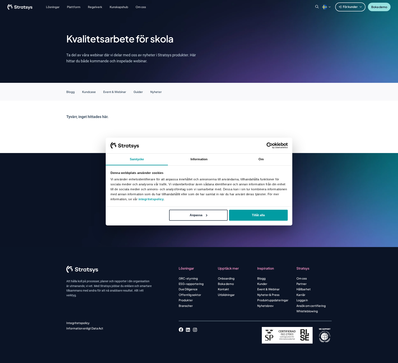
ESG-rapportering (191, 284)
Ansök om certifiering (311, 306)
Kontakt (223, 289)
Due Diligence (188, 289)
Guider (138, 92)
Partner (301, 284)
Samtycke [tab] (137, 159)
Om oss (301, 278)
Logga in (302, 300)
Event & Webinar (114, 92)
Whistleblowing (307, 311)
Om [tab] (261, 159)
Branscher (186, 306)
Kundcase (89, 92)
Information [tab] (199, 159)
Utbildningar (226, 295)
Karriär (300, 295)
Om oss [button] (141, 7)
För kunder (350, 6)
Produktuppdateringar (272, 300)
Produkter (186, 300)
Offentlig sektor (190, 295)
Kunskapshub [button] (119, 7)
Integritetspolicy (78, 323)
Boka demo (379, 7)
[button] (324, 7)
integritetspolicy (151, 199)
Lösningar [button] (52, 7)
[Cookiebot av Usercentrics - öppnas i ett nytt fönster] (269, 145)
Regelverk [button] (95, 7)
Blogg (70, 92)
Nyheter (156, 92)
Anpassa (196, 215)
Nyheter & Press (268, 295)
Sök (317, 7)
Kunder (262, 284)
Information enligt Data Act (84, 328)
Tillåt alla (258, 215)
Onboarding (226, 278)
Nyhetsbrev (265, 306)
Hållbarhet (303, 289)
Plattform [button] (73, 7)
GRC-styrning (188, 278)
